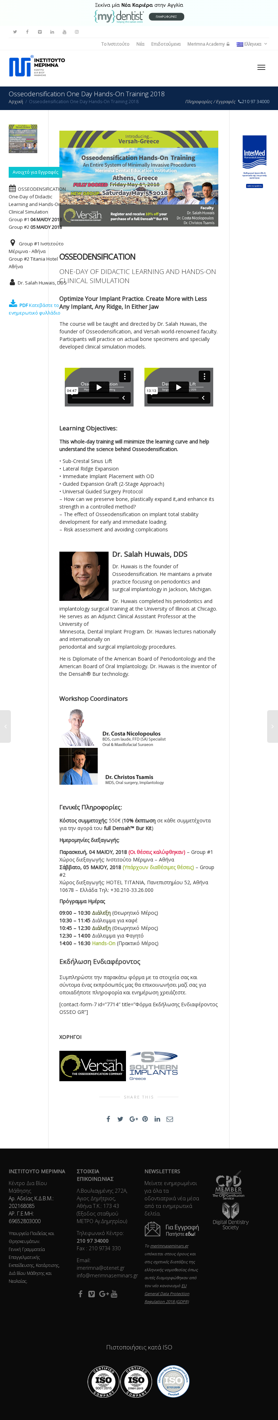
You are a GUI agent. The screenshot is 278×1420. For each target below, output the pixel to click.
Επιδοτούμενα (166, 44)
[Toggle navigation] (261, 67)
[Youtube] (64, 32)
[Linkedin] (52, 32)
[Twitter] (15, 32)
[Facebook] (27, 32)
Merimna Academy (207, 44)
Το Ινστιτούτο (115, 44)
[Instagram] (77, 32)
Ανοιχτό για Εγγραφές (35, 172)
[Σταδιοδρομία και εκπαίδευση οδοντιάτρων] (139, 12)
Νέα (140, 44)
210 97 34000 (255, 101)
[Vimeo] (40, 32)
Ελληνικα (252, 44)
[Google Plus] (103, 1294)
